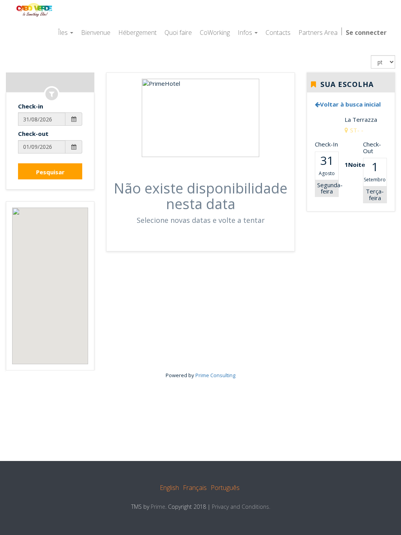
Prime (158, 506)
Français (195, 487)
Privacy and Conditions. (241, 506)
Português (225, 487)
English (169, 487)
